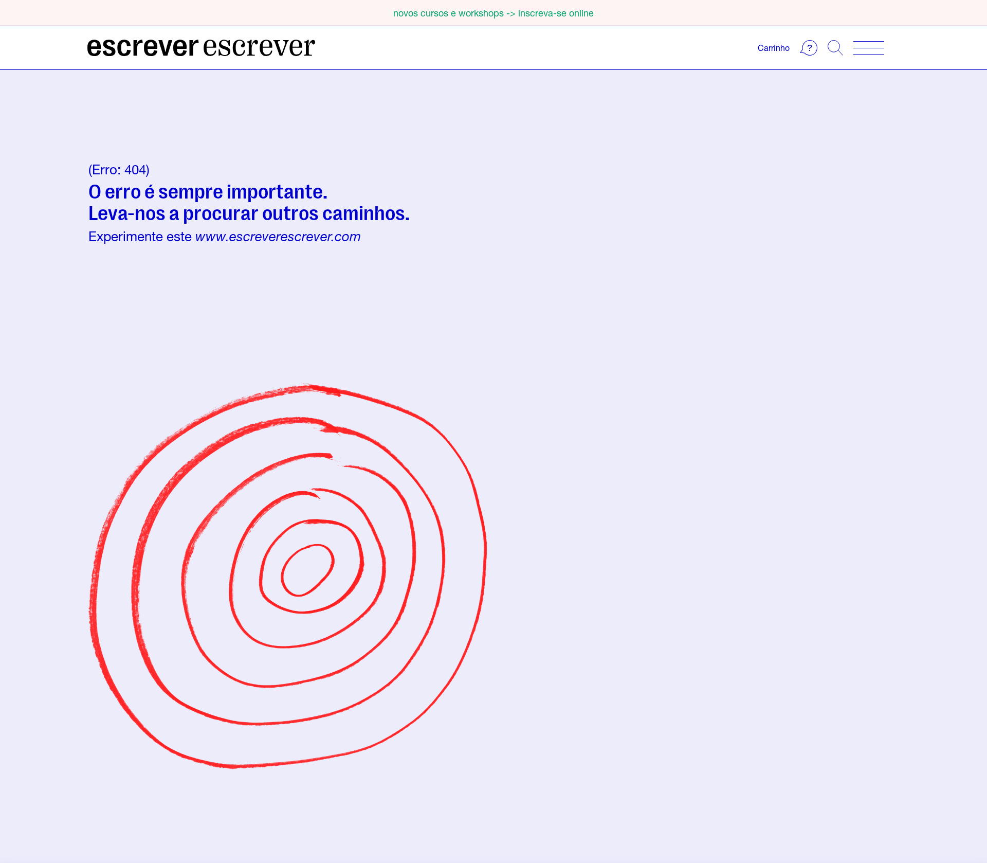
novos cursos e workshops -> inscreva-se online (493, 13)
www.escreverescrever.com (278, 236)
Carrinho (774, 47)
